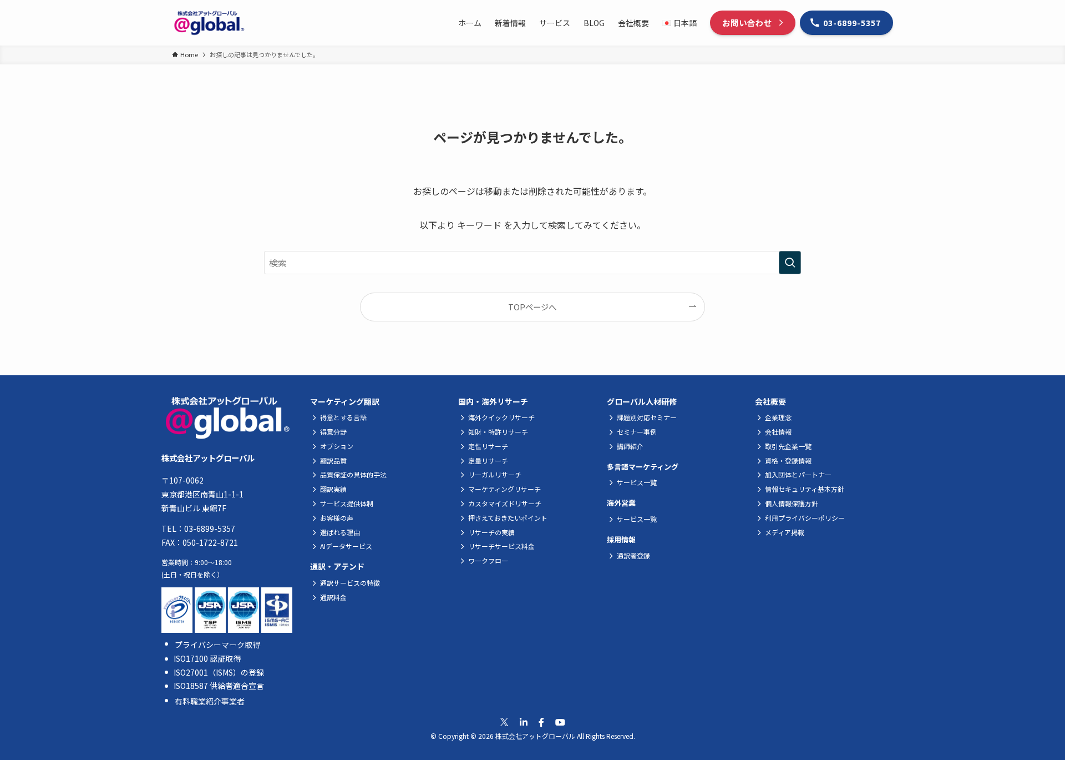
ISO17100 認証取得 (207, 658)
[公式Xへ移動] (504, 722)
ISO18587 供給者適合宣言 (219, 685)
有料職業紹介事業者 (210, 701)
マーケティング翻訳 (344, 401)
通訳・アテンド (337, 566)
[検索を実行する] (790, 262)
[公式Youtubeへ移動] (560, 722)
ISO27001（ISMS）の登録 (219, 672)
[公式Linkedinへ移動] (524, 722)
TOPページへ (532, 307)
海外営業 (621, 502)
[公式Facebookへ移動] (541, 722)
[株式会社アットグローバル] (209, 23)
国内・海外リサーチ (493, 401)
